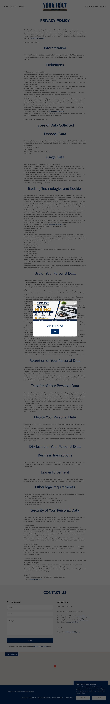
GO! (55, 331)
